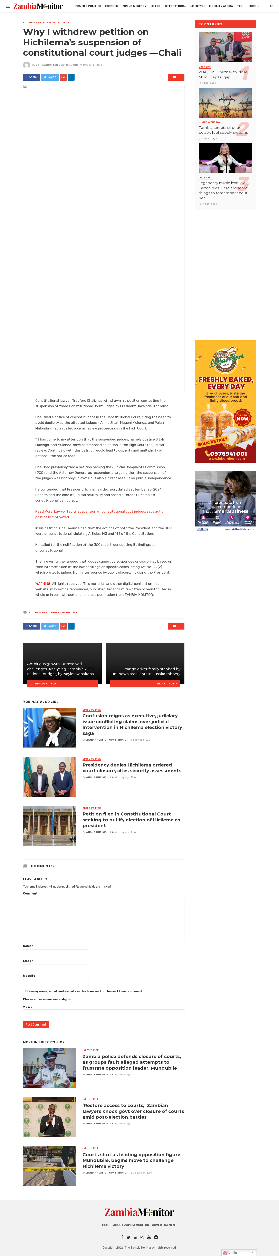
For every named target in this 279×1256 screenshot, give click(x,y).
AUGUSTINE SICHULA (100, 777)
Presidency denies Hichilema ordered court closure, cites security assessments (132, 767)
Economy (112, 6)
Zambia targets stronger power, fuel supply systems (223, 130)
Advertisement (164, 1225)
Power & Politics (88, 6)
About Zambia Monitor (131, 1225)
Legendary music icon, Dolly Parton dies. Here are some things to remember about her (224, 190)
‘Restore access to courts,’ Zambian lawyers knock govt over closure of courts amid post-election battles (133, 1111)
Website (29, 976)
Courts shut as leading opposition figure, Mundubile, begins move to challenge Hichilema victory (132, 1160)
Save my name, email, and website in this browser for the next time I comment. (84, 991)
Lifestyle (197, 6)
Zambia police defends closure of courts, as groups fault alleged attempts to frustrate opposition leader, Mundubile (132, 1062)
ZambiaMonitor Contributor (57, 64)
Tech (240, 6)
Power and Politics (56, 22)
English (233, 1252)
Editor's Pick (32, 22)
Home (106, 1225)
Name (28, 946)
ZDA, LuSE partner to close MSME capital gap (223, 74)
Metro (155, 6)
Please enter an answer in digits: (47, 999)
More (252, 6)
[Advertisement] (225, 271)
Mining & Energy (134, 6)
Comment (30, 893)
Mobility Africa (221, 6)
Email (28, 961)
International (175, 6)
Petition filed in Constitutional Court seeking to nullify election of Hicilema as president (131, 819)
